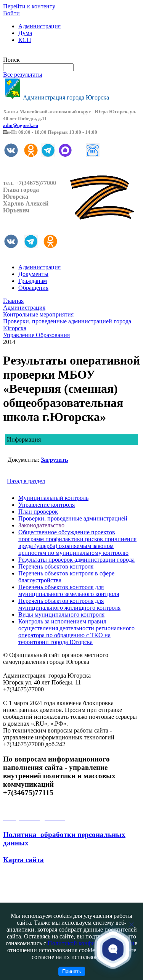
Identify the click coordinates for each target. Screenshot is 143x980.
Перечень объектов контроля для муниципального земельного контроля (68, 590)
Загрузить (54, 459)
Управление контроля (46, 504)
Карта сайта (23, 860)
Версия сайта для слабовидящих (45, 53)
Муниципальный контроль (53, 498)
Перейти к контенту (29, 6)
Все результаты (22, 74)
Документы (33, 274)
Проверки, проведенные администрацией (72, 518)
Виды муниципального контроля (61, 614)
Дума (25, 33)
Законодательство (41, 525)
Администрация (39, 26)
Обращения (33, 287)
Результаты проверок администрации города (76, 559)
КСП (24, 40)
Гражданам (32, 281)
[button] (113, 948)
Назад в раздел (26, 481)
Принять (71, 971)
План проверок (38, 511)
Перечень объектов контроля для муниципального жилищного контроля (69, 604)
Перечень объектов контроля (55, 566)
